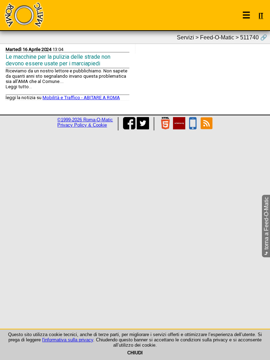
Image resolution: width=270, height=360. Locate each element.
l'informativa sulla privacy (67, 339)
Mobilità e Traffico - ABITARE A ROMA (81, 97)
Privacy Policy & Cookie (82, 125)
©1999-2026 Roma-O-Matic (85, 119)
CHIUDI (135, 352)
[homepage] (24, 15)
